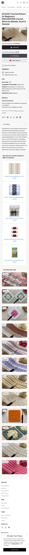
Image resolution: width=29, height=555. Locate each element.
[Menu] (27, 2)
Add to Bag (15, 56)
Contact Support (5, 508)
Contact (3, 505)
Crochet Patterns (11, 7)
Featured (3, 7)
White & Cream (5, 493)
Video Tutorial (16, 60)
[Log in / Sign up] (24, 2)
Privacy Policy (4, 518)
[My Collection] (25, 274)
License (3, 520)
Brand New (19, 7)
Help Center (4, 503)
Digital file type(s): (9, 75)
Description (6, 124)
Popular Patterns (5, 491)
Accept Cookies (14, 549)
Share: (4, 117)
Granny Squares (5, 496)
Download (16, 47)
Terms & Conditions (5, 515)
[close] (26, 534)
